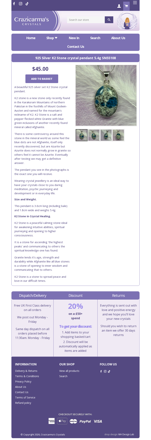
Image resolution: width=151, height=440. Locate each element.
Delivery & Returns (26, 371)
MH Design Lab (126, 434)
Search (95, 38)
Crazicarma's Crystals (53, 434)
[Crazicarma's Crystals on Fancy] (27, 3)
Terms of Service (25, 397)
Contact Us (75, 46)
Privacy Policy (23, 381)
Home (30, 38)
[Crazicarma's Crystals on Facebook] (14, 3)
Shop (50, 38)
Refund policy (23, 403)
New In (74, 38)
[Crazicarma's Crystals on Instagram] (21, 3)
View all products (69, 371)
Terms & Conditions (27, 376)
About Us (118, 38)
